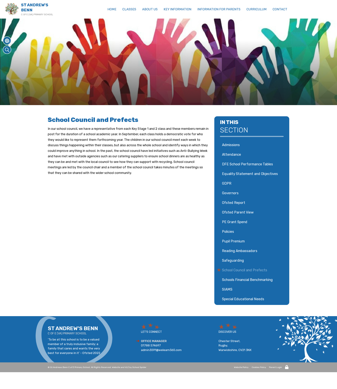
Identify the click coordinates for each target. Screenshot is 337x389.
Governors (230, 193)
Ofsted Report (233, 203)
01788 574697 (151, 345)
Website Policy (241, 367)
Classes (129, 9)
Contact (280, 9)
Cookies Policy (259, 367)
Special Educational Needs (243, 299)
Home (111, 9)
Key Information (177, 9)
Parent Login (275, 367)
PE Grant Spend (234, 222)
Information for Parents (218, 9)
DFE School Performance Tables (247, 164)
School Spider (139, 367)
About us (150, 9)
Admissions (231, 145)
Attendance (231, 154)
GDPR (226, 183)
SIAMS (227, 289)
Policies (228, 231)
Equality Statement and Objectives (250, 174)
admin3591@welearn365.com (161, 350)
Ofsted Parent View (238, 212)
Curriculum (256, 9)
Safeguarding (233, 260)
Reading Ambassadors (239, 251)
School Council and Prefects (244, 270)
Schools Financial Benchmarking (247, 280)
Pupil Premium (233, 241)
